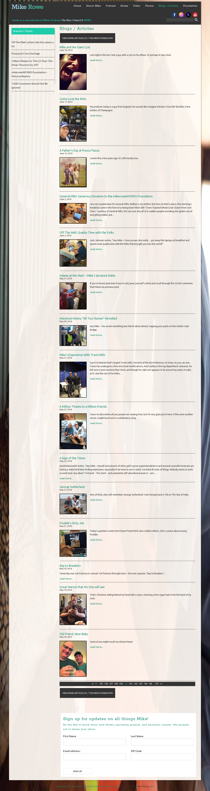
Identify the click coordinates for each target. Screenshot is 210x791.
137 (111, 683)
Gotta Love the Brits (73, 98)
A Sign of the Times (72, 458)
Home (77, 6)
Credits (117, 786)
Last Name (137, 736)
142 (135, 683)
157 (156, 683)
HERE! (88, 20)
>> (161, 683)
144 (145, 683)
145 (150, 683)
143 (140, 683)
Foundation (190, 6)
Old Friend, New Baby (74, 634)
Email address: (72, 750)
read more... (96, 60)
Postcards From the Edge (25, 53)
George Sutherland (72, 486)
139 (121, 683)
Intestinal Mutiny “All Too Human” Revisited (88, 318)
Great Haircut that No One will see (82, 587)
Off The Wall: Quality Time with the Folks (87, 232)
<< (93, 683)
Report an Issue (63, 786)
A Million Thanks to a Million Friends (83, 406)
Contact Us (76, 786)
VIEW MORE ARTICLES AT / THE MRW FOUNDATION (87, 38)
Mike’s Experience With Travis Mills (82, 354)
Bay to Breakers (70, 565)
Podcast (111, 6)
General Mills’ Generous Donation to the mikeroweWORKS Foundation (106, 196)
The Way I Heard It (72, 20)
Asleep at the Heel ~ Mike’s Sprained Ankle (87, 275)
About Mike (93, 6)
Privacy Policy (88, 786)
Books (124, 6)
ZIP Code (136, 750)
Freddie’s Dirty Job (72, 523)
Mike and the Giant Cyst (75, 47)
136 (106, 683)
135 (101, 683)
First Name (69, 736)
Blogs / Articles (168, 6)
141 (130, 683)
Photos (149, 6)
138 (116, 683)
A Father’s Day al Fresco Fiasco (80, 150)
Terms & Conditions (103, 786)
